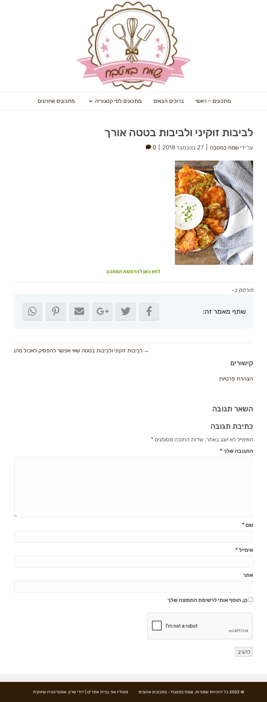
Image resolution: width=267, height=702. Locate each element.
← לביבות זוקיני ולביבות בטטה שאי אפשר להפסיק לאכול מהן (81, 350)
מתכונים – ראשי (213, 101)
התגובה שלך (236, 451)
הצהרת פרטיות (236, 378)
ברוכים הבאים (168, 101)
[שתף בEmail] (79, 311)
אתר (248, 575)
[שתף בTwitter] (126, 311)
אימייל (244, 550)
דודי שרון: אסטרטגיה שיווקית (58, 691)
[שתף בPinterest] (56, 311)
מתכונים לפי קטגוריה (118, 101)
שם (247, 525)
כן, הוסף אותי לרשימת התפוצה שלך (208, 600)
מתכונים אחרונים (56, 101)
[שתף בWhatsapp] (32, 311)
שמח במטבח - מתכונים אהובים (166, 691)
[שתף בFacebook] (149, 311)
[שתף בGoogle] (102, 311)
